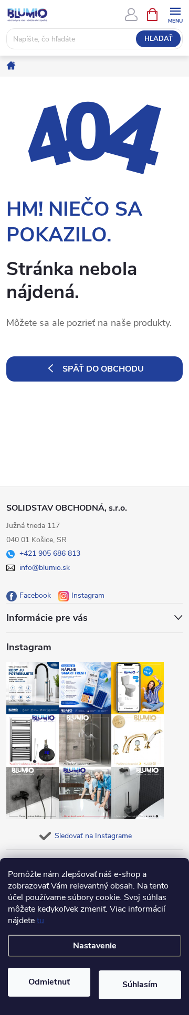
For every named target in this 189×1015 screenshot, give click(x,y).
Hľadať (158, 39)
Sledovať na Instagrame (93, 836)
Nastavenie (95, 945)
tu (40, 920)
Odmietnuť (49, 982)
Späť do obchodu (103, 369)
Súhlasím (140, 984)
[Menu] (175, 14)
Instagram (87, 595)
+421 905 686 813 (49, 553)
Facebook (35, 595)
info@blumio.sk (44, 568)
